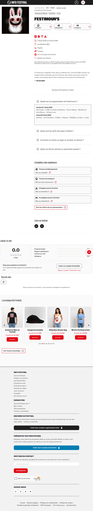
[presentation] (39, 344)
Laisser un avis (61, 8)
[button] (83, 2)
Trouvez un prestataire (21, 411)
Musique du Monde (41, 13)
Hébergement (59, 28)
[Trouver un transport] (36, 179)
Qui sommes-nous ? (20, 396)
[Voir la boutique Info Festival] (35, 55)
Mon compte (18, 406)
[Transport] (38, 25)
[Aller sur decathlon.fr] (51, 191)
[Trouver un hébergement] (36, 169)
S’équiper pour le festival (48, 188)
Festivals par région (20, 388)
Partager (40, 51)
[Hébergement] (59, 25)
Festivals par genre (20, 386)
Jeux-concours (19, 391)
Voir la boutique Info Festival (46, 55)
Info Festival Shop (19, 381)
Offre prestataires (20, 409)
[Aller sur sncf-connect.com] (55, 182)
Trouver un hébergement (48, 169)
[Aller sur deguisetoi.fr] (51, 201)
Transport (38, 28)
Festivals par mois (20, 383)
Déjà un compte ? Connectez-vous (69, 270)
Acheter (12, 337)
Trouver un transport (46, 179)
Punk (58, 13)
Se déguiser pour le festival (49, 198)
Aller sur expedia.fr (41, 173)
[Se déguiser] (78, 25)
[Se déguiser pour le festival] (36, 198)
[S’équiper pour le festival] (36, 188)
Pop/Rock (52, 13)
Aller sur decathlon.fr (42, 192)
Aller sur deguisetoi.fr (42, 201)
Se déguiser (77, 28)
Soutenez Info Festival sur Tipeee (63, 90)
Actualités (17, 393)
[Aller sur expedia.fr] (50, 172)
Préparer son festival (20, 378)
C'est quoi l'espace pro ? (22, 404)
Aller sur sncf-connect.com (44, 182)
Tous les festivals (19, 376)
